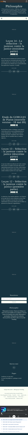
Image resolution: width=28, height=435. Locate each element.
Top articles (14, 395)
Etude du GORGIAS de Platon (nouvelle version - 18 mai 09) (14, 120)
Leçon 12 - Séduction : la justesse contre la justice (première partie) (14, 185)
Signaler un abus (23, 395)
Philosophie (14, 6)
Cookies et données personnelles (10, 398)
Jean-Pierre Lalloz (15, 317)
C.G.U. (5, 396)
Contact (18, 395)
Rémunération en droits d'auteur (12, 396)
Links (2, 380)
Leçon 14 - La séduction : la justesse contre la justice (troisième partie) (14, 46)
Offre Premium (20, 396)
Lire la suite (14, 68)
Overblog (22, 389)
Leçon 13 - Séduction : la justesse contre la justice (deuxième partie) (14, 152)
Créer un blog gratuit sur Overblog (5, 395)
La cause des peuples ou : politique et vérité (11, 378)
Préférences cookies (19, 398)
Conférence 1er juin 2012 (7, 376)
